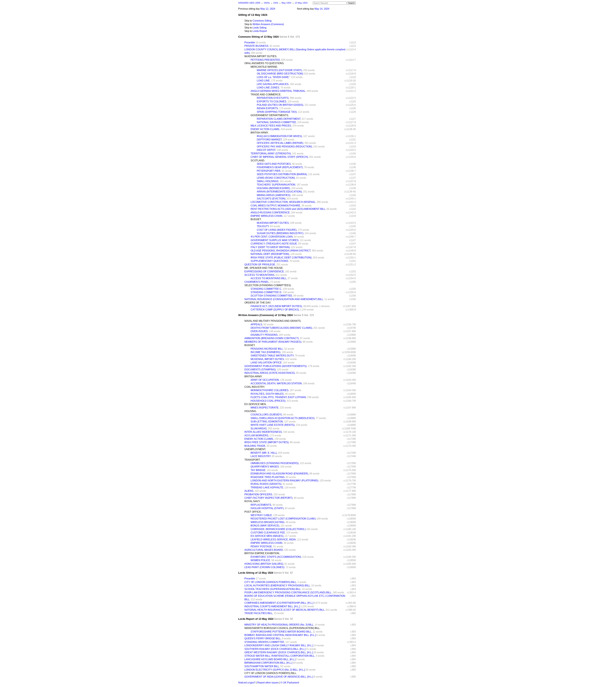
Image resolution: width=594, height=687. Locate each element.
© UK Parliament (289, 682)
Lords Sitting (259, 27)
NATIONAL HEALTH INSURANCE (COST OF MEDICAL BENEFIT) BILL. (284, 609)
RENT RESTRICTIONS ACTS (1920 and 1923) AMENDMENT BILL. (288, 209)
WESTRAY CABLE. (262, 515)
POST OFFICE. (253, 511)
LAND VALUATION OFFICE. (266, 362)
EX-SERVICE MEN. (255, 404)
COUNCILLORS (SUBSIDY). (267, 414)
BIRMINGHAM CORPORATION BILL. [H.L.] (268, 662)
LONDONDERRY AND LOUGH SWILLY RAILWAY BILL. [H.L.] (278, 645)
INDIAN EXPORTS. (268, 108)
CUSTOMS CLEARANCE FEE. (268, 532)
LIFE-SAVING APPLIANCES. (273, 84)
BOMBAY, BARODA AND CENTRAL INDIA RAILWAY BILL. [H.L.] (280, 635)
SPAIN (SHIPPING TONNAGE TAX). (277, 112)
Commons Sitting (262, 20)
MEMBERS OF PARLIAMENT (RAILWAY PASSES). (273, 341)
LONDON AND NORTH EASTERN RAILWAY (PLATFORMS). (285, 480)
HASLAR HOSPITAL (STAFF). (267, 508)
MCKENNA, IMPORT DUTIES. (268, 359)
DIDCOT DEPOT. (266, 150)
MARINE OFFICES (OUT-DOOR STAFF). (280, 70)
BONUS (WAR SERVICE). (265, 525)
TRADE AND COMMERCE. (266, 94)
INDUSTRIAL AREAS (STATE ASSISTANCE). (269, 373)
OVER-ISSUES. (259, 331)
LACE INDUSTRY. (261, 456)
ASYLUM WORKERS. (256, 435)
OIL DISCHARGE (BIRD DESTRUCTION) (280, 73)
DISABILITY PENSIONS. (264, 335)
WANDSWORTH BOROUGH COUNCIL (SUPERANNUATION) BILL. (282, 628)
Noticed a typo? (246, 682)
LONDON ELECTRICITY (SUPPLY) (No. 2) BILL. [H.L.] (274, 669)
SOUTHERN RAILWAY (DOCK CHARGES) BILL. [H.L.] (274, 649)
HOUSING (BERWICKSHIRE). (274, 188)
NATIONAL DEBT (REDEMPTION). (270, 254)
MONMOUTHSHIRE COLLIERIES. (270, 390)
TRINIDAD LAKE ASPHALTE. (267, 487)
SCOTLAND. (258, 160)
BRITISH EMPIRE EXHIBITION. (262, 553)
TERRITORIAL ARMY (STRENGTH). (271, 153)
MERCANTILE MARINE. (264, 66)
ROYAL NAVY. (252, 501)
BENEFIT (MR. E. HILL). (264, 452)
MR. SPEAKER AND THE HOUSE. (263, 268)
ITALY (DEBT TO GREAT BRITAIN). (270, 247)
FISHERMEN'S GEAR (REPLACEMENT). (280, 167)
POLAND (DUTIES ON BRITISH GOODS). (280, 105)
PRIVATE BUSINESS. (256, 46)
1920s (267, 3)
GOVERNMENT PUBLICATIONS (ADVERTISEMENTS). (275, 366)
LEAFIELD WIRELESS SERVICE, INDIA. (273, 539)
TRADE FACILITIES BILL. (258, 613)
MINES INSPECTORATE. (265, 407)
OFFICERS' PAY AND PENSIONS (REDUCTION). (285, 146)
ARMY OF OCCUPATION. (265, 380)
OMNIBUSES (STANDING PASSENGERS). (275, 463)
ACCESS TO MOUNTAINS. (259, 275)
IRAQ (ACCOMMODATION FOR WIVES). (280, 136)
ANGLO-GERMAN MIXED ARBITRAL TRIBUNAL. (278, 91)
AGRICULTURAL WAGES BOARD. (264, 550)
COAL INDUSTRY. (254, 387)
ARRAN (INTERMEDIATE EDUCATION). (279, 191)
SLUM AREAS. (259, 428)
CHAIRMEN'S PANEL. (256, 282)
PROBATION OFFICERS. (258, 494)
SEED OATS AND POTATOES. (274, 164)
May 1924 (287, 3)
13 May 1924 (301, 3)
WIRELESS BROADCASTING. (268, 522)
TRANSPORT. (252, 459)
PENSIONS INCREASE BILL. (267, 348)
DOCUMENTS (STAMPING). (260, 369)
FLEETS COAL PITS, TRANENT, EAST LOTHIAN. (279, 397)
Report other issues (268, 682)
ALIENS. (249, 491)
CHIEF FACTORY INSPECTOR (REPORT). (268, 498)
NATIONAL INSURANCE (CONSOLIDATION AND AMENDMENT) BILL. (284, 299)
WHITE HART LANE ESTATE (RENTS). (273, 425)
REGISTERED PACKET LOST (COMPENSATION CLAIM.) (283, 518)
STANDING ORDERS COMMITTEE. (264, 642)
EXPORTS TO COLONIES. (272, 101)
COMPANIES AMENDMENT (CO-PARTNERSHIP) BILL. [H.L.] (278, 603)
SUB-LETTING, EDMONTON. (267, 421)
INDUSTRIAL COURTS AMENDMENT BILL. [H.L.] (272, 606)
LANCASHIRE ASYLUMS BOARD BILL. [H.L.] (269, 659)
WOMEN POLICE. (261, 560)
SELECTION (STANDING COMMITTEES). (267, 285)
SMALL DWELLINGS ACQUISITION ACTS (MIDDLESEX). (283, 418)
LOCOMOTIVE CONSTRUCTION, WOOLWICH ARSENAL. (283, 202)
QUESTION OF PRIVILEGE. (260, 264)
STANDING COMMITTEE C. (266, 289)
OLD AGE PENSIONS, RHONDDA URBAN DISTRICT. (281, 250)
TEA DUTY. (263, 226)
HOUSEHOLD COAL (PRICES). (268, 400)
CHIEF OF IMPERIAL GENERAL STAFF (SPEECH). (280, 157)
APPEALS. (257, 324)
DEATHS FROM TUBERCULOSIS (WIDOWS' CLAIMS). (282, 328)
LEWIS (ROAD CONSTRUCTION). (276, 178)
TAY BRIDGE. (258, 470)
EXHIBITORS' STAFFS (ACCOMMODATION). (276, 557)
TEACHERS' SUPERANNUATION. (276, 184)
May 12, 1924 (267, 8)
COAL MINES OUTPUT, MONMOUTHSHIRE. (276, 205)
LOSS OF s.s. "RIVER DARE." (273, 77)
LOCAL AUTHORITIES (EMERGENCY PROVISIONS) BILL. (277, 585)
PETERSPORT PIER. (269, 171)
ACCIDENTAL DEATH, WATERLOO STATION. (276, 383)
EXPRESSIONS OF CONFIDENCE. (264, 271)
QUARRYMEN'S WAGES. (265, 466)
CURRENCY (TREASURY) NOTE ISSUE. (274, 243)
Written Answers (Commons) (268, 24)
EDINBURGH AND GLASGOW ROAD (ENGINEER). (280, 473)
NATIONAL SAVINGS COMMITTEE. (277, 122)
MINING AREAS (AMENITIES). (274, 195)
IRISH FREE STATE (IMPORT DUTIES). (266, 442)
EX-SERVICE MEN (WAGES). (267, 536)
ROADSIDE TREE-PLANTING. (268, 477)
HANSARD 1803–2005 (249, 3)
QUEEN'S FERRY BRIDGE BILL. (262, 638)
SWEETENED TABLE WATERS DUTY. (272, 355)
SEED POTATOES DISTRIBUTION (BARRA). (282, 174)
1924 (276, 3)
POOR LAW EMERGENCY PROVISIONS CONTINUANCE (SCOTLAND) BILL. (288, 592)
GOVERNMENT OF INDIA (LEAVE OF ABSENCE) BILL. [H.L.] (278, 676)
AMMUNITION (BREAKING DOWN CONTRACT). (271, 338)
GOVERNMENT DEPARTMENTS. (270, 115)
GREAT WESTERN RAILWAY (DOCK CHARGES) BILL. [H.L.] (278, 652)
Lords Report (260, 31)
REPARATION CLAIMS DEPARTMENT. (279, 119)
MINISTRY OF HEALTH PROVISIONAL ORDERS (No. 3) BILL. (279, 624)
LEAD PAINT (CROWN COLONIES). (264, 567)
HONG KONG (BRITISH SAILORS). (264, 564)
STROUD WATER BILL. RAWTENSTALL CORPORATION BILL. (279, 655)
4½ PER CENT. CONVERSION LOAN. (272, 236)
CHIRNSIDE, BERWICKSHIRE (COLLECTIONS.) (278, 529)
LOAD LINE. (263, 80)
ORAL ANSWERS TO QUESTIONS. (264, 63)
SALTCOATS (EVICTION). (271, 198)
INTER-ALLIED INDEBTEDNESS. (263, 432)
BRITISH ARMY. (260, 132)
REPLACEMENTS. (261, 505)
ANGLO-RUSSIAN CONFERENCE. (270, 212)
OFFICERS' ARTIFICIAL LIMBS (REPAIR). (280, 143)
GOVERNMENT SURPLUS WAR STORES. (275, 240)
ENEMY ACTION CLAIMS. (265, 129)
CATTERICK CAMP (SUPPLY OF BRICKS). (275, 309)
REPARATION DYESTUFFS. (273, 98)
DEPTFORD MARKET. (269, 139)
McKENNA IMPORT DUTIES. (260, 56)
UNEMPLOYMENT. (255, 449)
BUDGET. (256, 219)
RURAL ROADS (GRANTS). (266, 484)
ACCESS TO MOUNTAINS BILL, (269, 278)
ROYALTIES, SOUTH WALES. (267, 394)
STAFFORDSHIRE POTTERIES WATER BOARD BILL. (281, 631)
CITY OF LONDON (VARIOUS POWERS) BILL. (270, 582)
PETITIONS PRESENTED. (266, 60)
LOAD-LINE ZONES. (268, 87)
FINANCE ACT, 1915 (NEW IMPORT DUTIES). (277, 306)
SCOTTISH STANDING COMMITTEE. (272, 295)
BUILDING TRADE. (255, 446)
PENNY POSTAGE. (262, 546)
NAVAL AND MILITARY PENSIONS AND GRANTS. (272, 321)
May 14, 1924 (321, 8)
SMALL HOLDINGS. (268, 181)
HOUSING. (250, 411)
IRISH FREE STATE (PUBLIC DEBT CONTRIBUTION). (281, 257)
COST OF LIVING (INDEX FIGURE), (277, 230)
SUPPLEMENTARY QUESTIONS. (270, 261)
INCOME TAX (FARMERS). (266, 352)
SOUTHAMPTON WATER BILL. (262, 666)
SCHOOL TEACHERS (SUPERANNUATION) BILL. (272, 589)
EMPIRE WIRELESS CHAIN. (267, 216)
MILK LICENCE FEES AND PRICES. (271, 125)
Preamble (249, 42)
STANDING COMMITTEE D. (266, 292)
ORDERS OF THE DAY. (257, 302)
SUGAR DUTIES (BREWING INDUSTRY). (280, 233)
